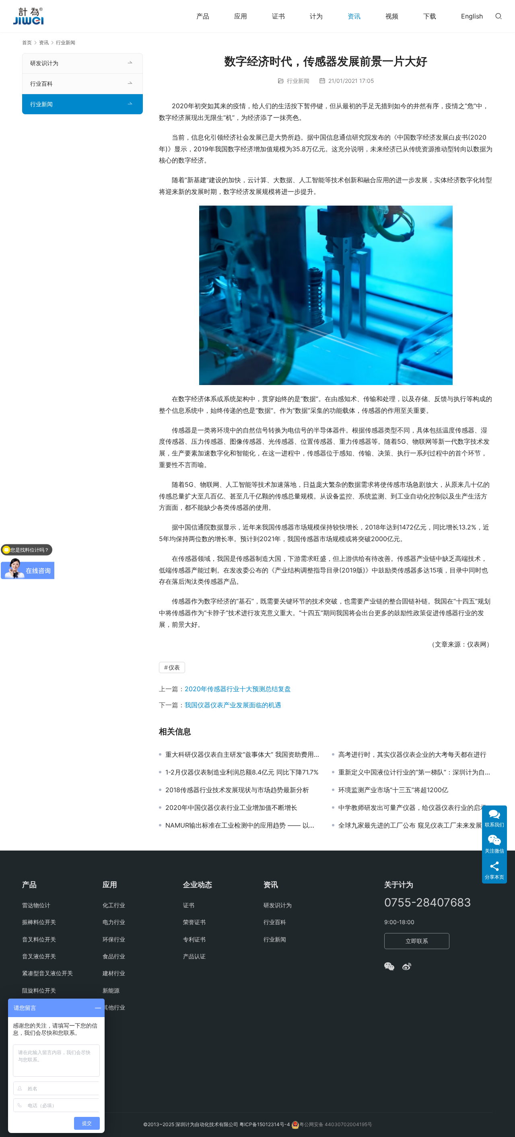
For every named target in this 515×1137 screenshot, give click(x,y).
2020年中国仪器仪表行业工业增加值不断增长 (231, 807)
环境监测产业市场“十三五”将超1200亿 (393, 789)
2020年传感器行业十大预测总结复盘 (238, 689)
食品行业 (114, 956)
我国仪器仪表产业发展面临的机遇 (233, 705)
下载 (429, 16)
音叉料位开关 (39, 939)
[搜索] (498, 16)
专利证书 (194, 939)
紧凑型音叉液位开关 (47, 973)
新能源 (111, 990)
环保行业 (114, 939)
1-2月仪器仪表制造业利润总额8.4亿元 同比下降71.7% (242, 772)
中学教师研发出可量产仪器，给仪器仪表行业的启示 (412, 807)
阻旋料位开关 (39, 990)
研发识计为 (44, 63)
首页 (27, 42)
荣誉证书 (194, 922)
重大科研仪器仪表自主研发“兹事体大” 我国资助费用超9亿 (242, 754)
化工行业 (114, 905)
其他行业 (114, 1007)
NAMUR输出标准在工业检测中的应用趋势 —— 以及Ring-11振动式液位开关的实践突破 (242, 825)
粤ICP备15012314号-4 (265, 1124)
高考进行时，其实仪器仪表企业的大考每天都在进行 (412, 754)
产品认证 (194, 956)
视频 (391, 16)
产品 (202, 16)
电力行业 (114, 922)
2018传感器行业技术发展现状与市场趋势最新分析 (237, 789)
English (472, 16)
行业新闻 (298, 80)
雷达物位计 (36, 905)
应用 (240, 16)
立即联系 (417, 940)
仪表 (174, 667)
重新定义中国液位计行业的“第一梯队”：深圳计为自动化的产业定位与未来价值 (415, 772)
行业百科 (41, 83)
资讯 (354, 16)
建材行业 (114, 973)
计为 (316, 16)
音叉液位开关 (39, 956)
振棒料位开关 (39, 922)
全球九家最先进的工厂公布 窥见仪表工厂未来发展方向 (415, 825)
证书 (278, 16)
